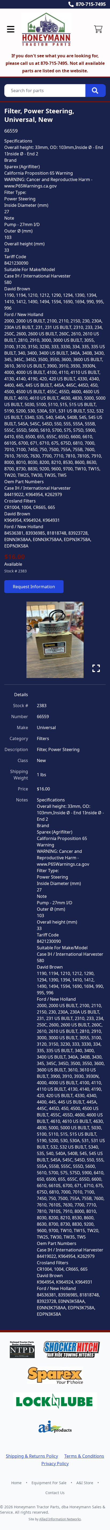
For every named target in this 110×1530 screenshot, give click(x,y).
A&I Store (84, 1482)
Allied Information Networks (60, 1519)
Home (16, 1482)
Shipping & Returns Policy (32, 1456)
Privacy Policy (55, 1464)
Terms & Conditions (84, 1456)
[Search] (95, 90)
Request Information (34, 587)
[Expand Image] (96, 668)
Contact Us (55, 1492)
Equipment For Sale (49, 1482)
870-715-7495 (91, 4)
